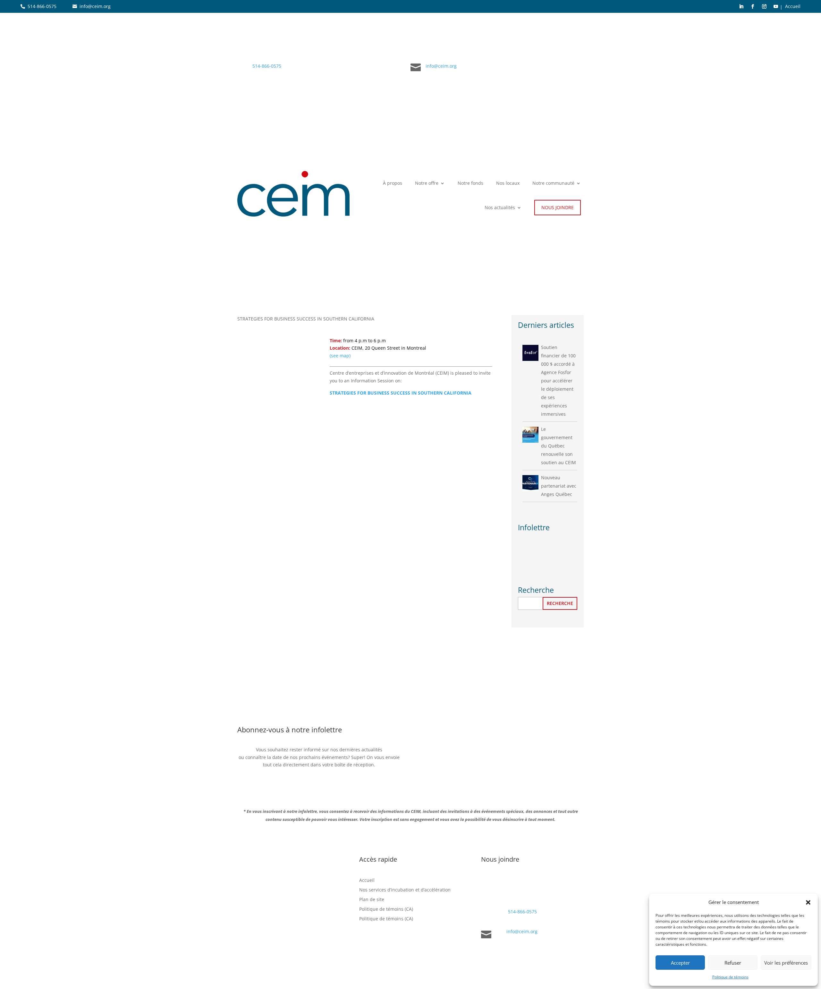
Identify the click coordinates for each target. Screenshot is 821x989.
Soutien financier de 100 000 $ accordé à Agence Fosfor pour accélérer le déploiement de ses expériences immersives (558, 380)
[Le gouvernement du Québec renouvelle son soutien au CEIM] (530, 435)
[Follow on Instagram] (764, 6)
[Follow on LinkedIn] (741, 6)
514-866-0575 (42, 6)
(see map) (340, 356)
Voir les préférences (786, 962)
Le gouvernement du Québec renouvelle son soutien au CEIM (558, 445)
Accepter (680, 962)
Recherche (560, 603)
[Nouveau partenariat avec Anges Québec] (530, 483)
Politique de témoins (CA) (386, 909)
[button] (808, 902)
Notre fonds (470, 183)
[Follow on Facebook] (752, 6)
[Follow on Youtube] (775, 6)
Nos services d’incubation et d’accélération (405, 890)
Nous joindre (557, 207)
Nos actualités (500, 207)
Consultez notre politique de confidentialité (285, 936)
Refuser (732, 962)
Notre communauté (553, 183)
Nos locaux (508, 183)
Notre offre (426, 183)
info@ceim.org (95, 6)
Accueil (792, 6)
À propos (392, 183)
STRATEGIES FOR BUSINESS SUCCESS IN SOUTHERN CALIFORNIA (400, 393)
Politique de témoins (730, 977)
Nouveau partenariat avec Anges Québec (558, 485)
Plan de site (371, 899)
